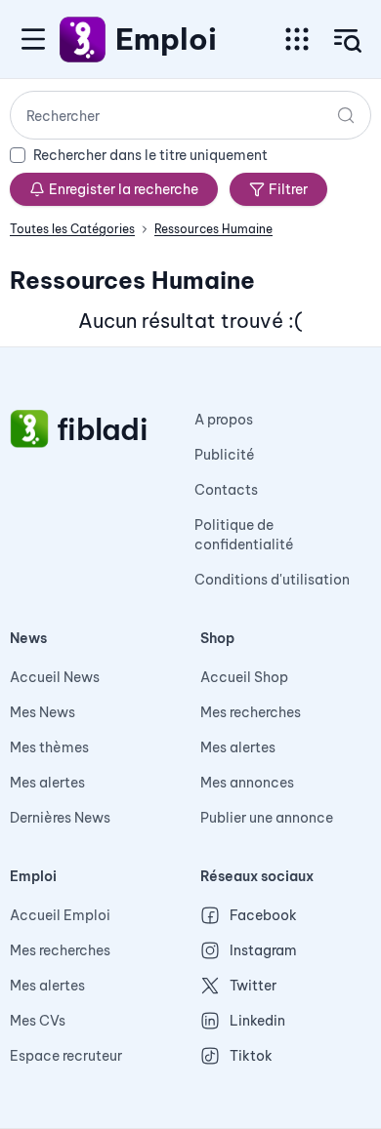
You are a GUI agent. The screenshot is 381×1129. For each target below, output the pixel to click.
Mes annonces (247, 782)
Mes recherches (250, 712)
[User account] (347, 41)
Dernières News (60, 818)
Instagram (263, 950)
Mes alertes (47, 782)
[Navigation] (33, 39)
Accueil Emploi (60, 915)
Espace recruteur (66, 1056)
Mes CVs (37, 1020)
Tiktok (251, 1056)
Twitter (253, 985)
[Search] (346, 115)
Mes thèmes (49, 747)
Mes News (42, 712)
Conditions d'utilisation (272, 579)
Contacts (226, 490)
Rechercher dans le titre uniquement (150, 155)
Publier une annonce (266, 818)
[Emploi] (83, 39)
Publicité (224, 455)
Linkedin (257, 1020)
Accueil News (55, 677)
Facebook (263, 915)
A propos (223, 419)
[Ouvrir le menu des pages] (297, 39)
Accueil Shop (244, 677)
